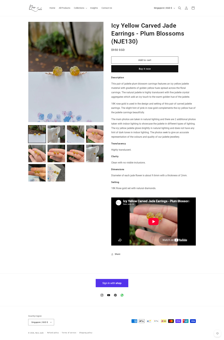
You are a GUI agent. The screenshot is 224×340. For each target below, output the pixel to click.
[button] (80, 8)
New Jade (39, 333)
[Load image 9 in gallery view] (37, 173)
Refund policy (53, 333)
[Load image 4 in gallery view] (95, 134)
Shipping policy (85, 333)
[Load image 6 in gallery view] (56, 153)
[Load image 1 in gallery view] (37, 134)
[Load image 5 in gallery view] (37, 153)
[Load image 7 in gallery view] (75, 153)
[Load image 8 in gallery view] (95, 153)
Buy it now (145, 68)
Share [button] (117, 254)
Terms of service (69, 333)
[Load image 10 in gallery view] (56, 173)
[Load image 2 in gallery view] (56, 134)
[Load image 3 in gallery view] (75, 134)
